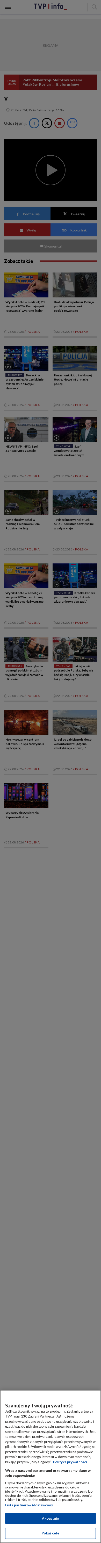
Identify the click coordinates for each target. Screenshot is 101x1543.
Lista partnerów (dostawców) (29, 1505)
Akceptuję (50, 1518)
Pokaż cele (50, 1533)
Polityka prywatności (70, 1462)
